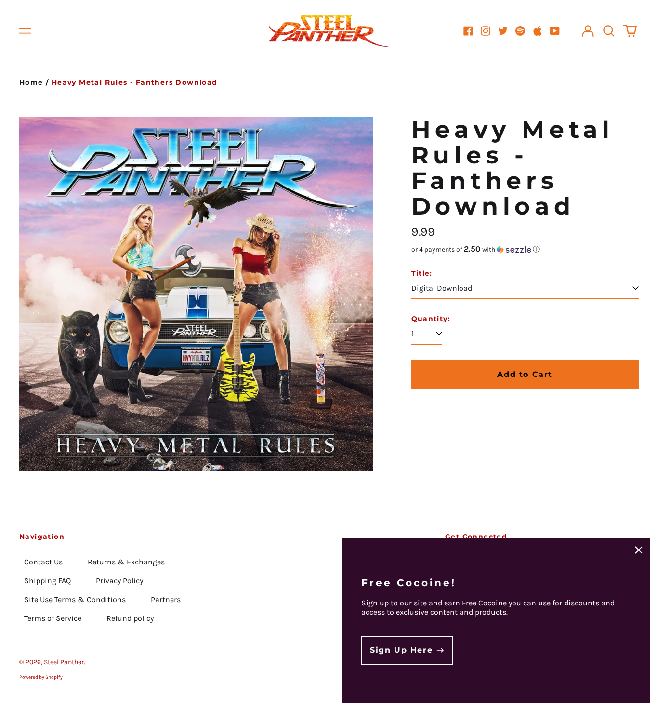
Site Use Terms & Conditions (75, 599)
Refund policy (130, 618)
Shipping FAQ (47, 580)
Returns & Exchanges (126, 561)
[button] (609, 31)
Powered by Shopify (41, 677)
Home (31, 82)
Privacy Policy (119, 580)
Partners (166, 599)
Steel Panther (64, 662)
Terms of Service (52, 618)
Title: (422, 273)
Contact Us (43, 561)
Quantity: (431, 319)
